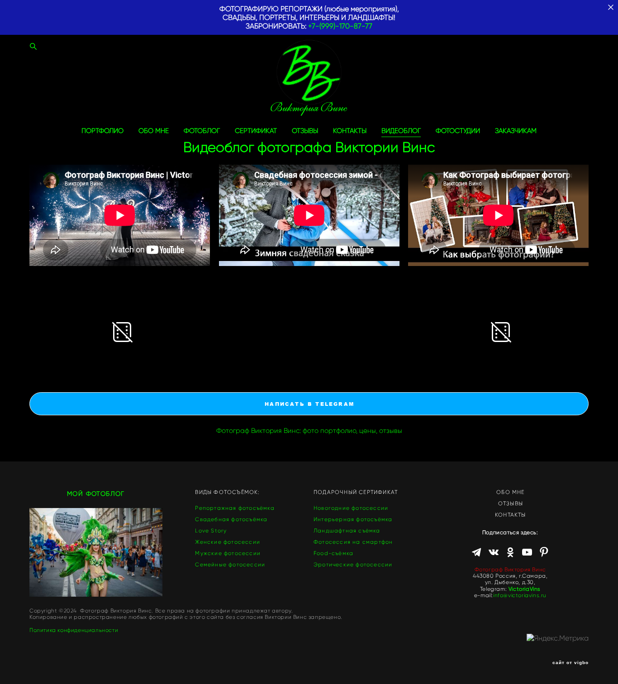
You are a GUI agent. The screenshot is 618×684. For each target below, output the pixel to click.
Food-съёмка (333, 553)
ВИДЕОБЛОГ (401, 131)
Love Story (211, 530)
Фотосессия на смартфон (353, 541)
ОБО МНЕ (153, 131)
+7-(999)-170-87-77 (340, 26)
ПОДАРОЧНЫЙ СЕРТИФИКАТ (356, 492)
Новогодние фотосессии (351, 507)
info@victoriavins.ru (520, 595)
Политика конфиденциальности (73, 630)
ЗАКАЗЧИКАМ (516, 131)
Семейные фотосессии (230, 564)
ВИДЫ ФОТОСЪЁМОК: (227, 492)
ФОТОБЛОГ (202, 131)
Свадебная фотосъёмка (231, 519)
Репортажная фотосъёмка (234, 507)
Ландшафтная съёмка (347, 530)
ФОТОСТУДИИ (458, 131)
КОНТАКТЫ (349, 131)
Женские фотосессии (227, 541)
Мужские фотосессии (228, 553)
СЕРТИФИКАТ (256, 131)
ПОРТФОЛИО (102, 131)
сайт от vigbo (570, 662)
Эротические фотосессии (353, 564)
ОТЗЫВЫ (305, 131)
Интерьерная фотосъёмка (353, 519)
